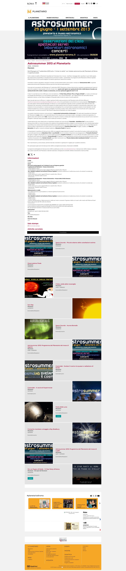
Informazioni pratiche (51, 548)
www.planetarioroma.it (70, 149)
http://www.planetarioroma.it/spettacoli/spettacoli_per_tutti (43, 102)
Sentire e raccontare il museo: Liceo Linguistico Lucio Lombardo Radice (91, 527)
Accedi (82, 3)
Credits (82, 567)
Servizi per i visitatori (51, 551)
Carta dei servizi (31, 552)
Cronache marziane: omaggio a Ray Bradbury (44, 429)
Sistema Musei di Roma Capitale (35, 551)
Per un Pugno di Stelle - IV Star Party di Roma (44, 469)
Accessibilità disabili (51, 554)
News (84, 547)
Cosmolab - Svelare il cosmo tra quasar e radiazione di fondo (74, 367)
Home (29, 60)
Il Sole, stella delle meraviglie (66, 284)
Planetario (39, 11)
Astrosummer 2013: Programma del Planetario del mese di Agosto (48, 346)
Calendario (85, 546)
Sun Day (30, 305)
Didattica (84, 18)
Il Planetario (33, 18)
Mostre (67, 551)
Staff (29, 550)
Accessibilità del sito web (90, 567)
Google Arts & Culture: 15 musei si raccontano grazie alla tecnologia (57, 505)
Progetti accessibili (69, 562)
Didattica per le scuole (70, 556)
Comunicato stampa (34, 226)
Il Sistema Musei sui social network (81, 506)
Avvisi (84, 549)
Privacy (64, 567)
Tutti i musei (69, 3)
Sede (30, 557)
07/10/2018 (91, 517)
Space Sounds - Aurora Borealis (67, 325)
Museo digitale (52, 18)
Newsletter (30, 554)
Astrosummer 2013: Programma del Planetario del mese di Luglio (76, 450)
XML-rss (97, 567)
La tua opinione (50, 556)
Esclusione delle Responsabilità (73, 567)
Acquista (77, 3)
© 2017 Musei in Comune (56, 567)
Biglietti (48, 550)
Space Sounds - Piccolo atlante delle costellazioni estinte (75, 242)
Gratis (58, 416)
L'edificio (30, 559)
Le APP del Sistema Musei (33, 506)
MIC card (48, 552)
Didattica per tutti (69, 558)
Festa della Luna (61, 407)
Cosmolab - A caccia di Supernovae (40, 388)
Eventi (33, 60)
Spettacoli (70, 18)
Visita (95, 18)
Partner (84, 550)
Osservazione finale (34, 263)
